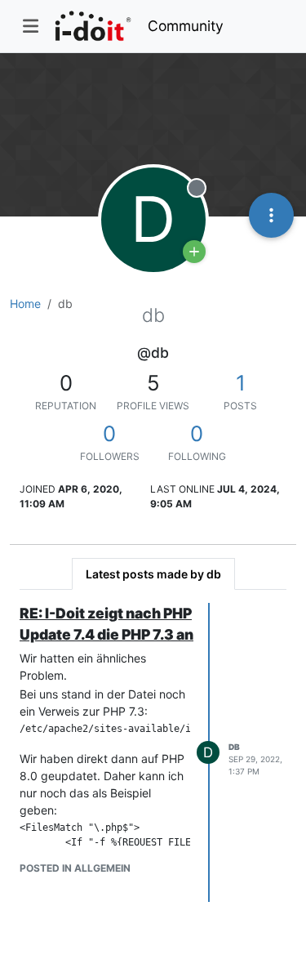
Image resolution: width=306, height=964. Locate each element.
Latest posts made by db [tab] (153, 574)
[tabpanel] (153, 753)
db (234, 747)
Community (186, 25)
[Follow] (194, 251)
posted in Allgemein (75, 868)
